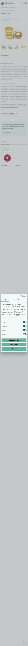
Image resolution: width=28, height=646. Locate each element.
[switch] (25, 326)
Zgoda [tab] (4, 299)
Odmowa (14, 348)
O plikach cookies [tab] (22, 299)
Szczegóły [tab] (13, 299)
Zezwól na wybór (14, 344)
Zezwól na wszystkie (14, 340)
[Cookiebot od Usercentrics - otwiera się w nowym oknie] (21, 296)
